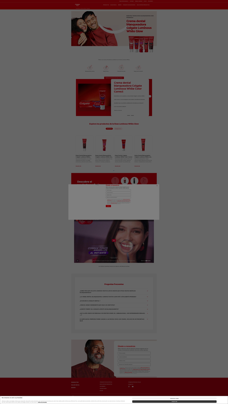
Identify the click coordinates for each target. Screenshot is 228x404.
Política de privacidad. (42, 402)
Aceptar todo (174, 401)
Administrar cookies (174, 398)
